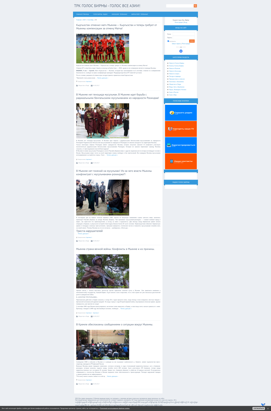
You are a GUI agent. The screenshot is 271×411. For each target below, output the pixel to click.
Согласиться (259, 408)
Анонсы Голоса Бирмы (176, 66)
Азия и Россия (173, 92)
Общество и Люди (83, 85)
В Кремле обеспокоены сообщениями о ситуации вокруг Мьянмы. (114, 324)
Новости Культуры (175, 71)
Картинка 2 (96, 313)
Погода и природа (175, 76)
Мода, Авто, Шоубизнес (177, 87)
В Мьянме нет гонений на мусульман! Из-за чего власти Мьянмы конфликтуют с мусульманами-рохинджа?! (114, 172)
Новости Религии (174, 68)
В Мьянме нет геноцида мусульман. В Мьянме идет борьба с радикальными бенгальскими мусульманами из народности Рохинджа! (117, 96)
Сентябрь (91, 20)
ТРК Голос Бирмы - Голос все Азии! (107, 5)
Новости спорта (174, 74)
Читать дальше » (102, 78)
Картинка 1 (89, 81)
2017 (84, 20)
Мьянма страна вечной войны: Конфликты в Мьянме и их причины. (115, 249)
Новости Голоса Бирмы (176, 63)
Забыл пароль (176, 43)
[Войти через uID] (181, 51)
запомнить (172, 41)
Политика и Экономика (176, 81)
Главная (78, 20)
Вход (185, 22)
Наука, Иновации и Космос (177, 89)
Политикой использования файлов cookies (115, 408)
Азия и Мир (172, 95)
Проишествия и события (177, 79)
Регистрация (179, 22)
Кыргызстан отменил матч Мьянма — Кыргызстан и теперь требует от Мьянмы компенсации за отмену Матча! (116, 26)
